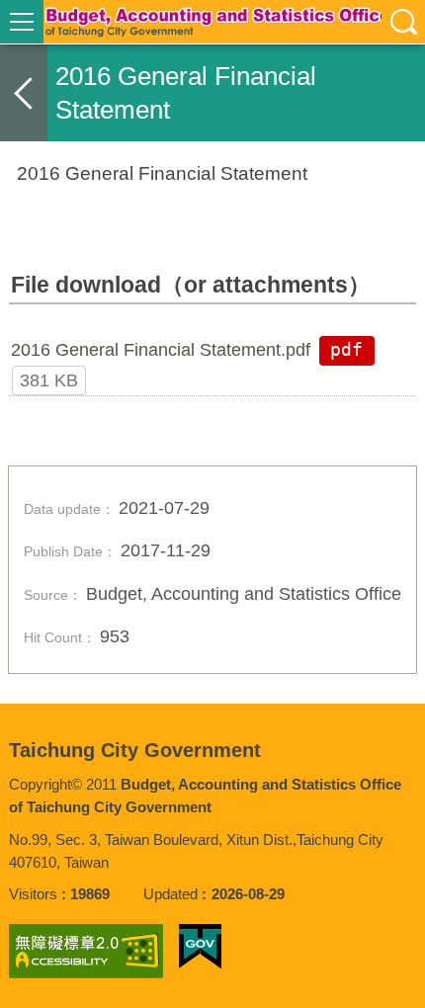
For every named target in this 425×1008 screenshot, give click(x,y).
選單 (21, 21)
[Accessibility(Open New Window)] (86, 951)
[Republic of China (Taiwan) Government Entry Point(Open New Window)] (200, 946)
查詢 (403, 21)
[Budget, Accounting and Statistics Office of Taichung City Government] (212, 21)
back (23, 92)
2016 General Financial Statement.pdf (160, 350)
